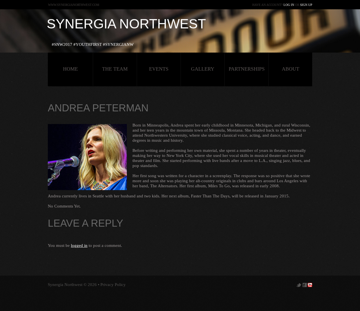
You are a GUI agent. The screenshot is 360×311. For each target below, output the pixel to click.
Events (158, 69)
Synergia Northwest (126, 23)
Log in (289, 4)
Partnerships (247, 69)
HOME (70, 69)
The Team (115, 69)
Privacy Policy (113, 284)
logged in (79, 245)
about (290, 69)
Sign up (306, 4)
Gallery (202, 69)
